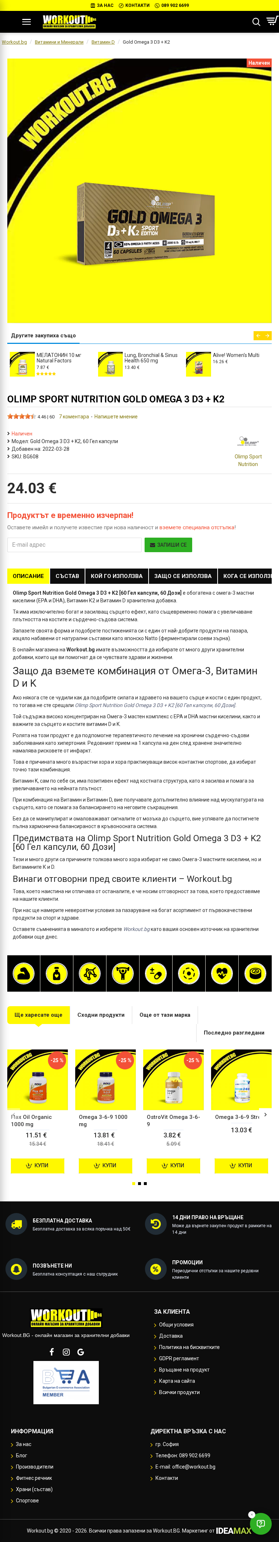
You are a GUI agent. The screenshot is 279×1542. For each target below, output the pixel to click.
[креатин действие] (123, 973)
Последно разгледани (234, 1032)
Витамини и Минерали (59, 42)
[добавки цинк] (255, 973)
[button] (258, 335)
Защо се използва (183, 576)
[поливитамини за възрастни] (156, 973)
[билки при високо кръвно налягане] (222, 973)
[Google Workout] (80, 1351)
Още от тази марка (165, 1015)
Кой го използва (117, 576)
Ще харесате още (38, 1015)
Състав (67, 576)
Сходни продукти (101, 1015)
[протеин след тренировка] (24, 973)
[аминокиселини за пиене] (90, 973)
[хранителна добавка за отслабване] (57, 973)
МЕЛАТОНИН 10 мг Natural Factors (59, 358)
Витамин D (103, 42)
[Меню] (26, 21)
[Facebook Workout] (51, 1351)
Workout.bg (14, 42)
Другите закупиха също (43, 335)
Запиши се (172, 545)
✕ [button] (251, 1515)
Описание (28, 576)
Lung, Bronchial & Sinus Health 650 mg (151, 358)
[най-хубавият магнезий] (189, 973)
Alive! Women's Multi (236, 355)
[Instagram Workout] (66, 1351)
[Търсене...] (256, 22)
